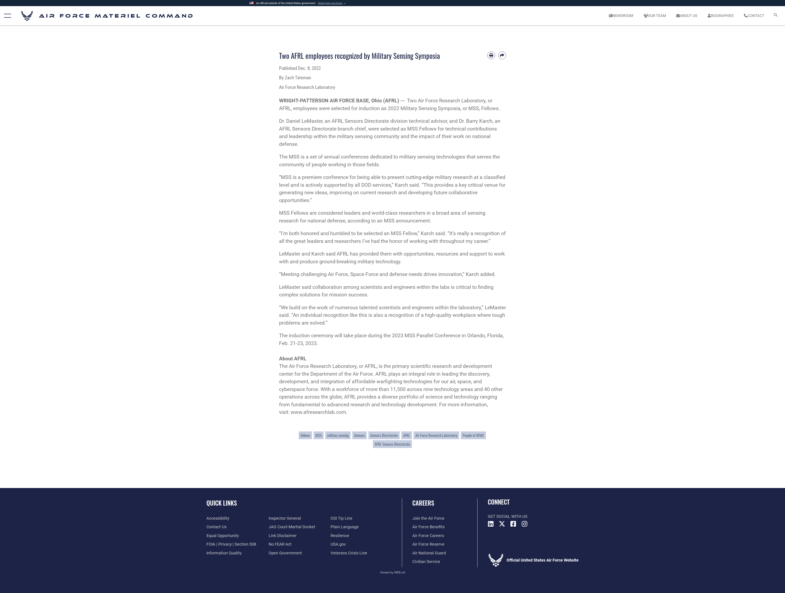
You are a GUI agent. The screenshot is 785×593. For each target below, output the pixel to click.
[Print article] (491, 55)
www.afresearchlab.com (318, 412)
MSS (318, 435)
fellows (305, 435)
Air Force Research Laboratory (452, 101)
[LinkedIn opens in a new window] (491, 524)
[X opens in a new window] (502, 524)
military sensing (338, 435)
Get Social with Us (507, 516)
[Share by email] (502, 55)
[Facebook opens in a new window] (513, 524)
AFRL (406, 435)
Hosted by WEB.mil (392, 572)
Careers (423, 502)
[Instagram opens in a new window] (524, 524)
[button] (332, 3)
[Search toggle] (775, 16)
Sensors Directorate (367, 121)
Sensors (359, 435)
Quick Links (221, 502)
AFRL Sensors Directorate (392, 444)
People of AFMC (473, 435)
